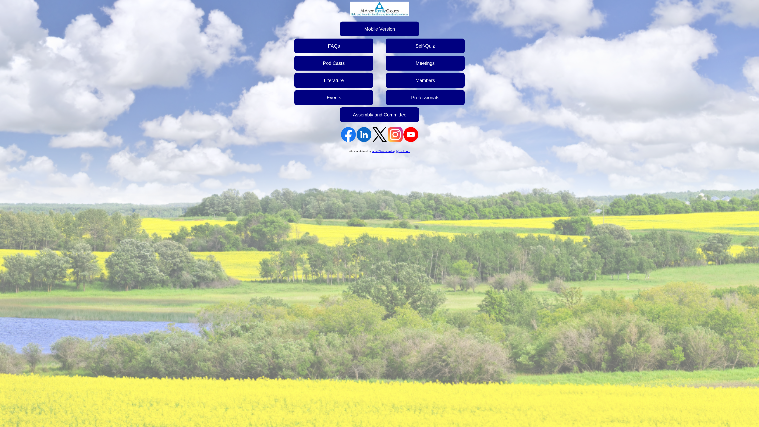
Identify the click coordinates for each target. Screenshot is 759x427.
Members (425, 80)
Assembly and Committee (379, 114)
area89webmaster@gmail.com (391, 151)
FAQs (334, 46)
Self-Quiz (425, 46)
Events (334, 97)
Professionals (425, 97)
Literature (334, 80)
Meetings (425, 63)
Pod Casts (334, 63)
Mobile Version (379, 29)
